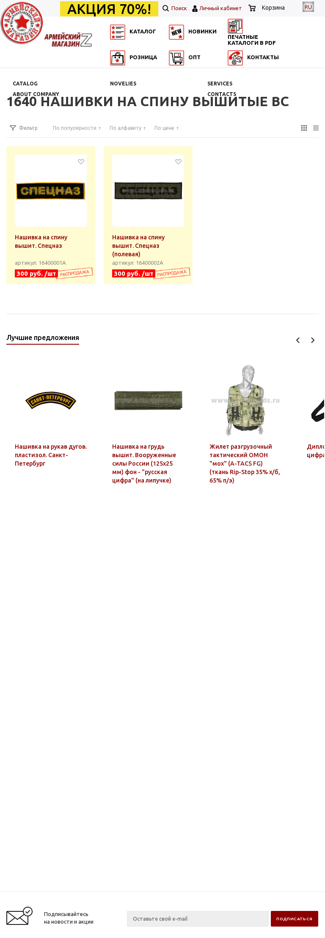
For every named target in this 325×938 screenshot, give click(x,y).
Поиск (178, 8)
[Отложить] (81, 161)
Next (312, 340)
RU (308, 7)
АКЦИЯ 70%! (109, 8)
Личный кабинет (220, 8)
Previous (298, 340)
